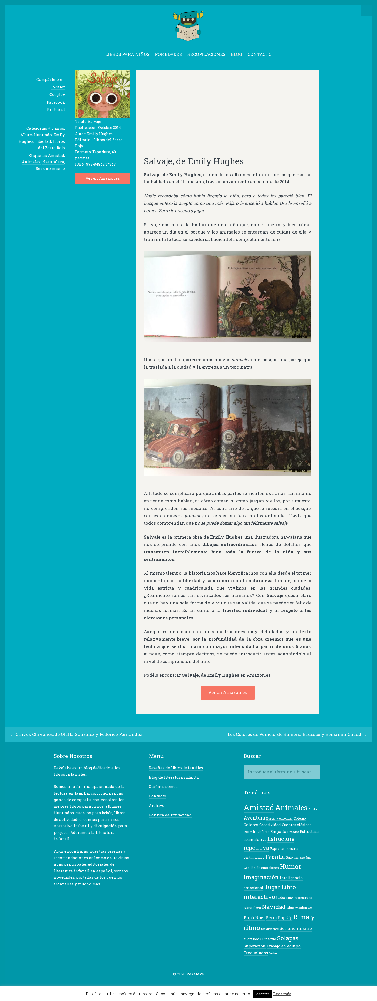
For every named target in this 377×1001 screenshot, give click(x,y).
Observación (297, 908)
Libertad (43, 141)
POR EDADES (168, 54)
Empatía (278, 831)
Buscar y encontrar (279, 818)
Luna (290, 898)
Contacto (157, 795)
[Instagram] (200, 984)
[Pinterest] (192, 984)
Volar (273, 953)
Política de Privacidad (170, 814)
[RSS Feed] (208, 984)
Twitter (58, 86)
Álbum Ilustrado (36, 134)
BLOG (236, 54)
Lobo (280, 897)
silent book (252, 939)
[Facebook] (177, 984)
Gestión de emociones (261, 868)
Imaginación (261, 877)
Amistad (56, 155)
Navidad (274, 907)
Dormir (249, 832)
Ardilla (313, 809)
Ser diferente (270, 929)
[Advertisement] (228, 115)
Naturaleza (53, 161)
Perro (271, 917)
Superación (255, 946)
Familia (275, 856)
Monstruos (303, 898)
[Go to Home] (189, 38)
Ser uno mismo (50, 168)
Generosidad (302, 858)
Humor (290, 866)
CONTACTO (259, 54)
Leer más (282, 993)
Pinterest (56, 109)
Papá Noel (254, 917)
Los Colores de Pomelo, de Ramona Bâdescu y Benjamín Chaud (294, 734)
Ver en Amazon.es (103, 178)
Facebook (56, 102)
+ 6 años (56, 128)
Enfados (293, 832)
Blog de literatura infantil (174, 777)
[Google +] (184, 984)
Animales (31, 161)
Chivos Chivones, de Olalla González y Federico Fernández (79, 734)
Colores (251, 824)
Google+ (57, 94)
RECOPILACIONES (206, 54)
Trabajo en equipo (284, 946)
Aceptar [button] (262, 994)
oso (310, 908)
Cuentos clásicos (296, 824)
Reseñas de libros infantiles (176, 767)
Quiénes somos (163, 786)
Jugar (272, 887)
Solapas (288, 938)
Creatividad (270, 824)
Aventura (254, 818)
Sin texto (269, 939)
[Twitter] (169, 984)
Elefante (262, 832)
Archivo (156, 805)
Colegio (300, 818)
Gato (289, 857)
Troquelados (256, 952)
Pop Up (285, 917)
